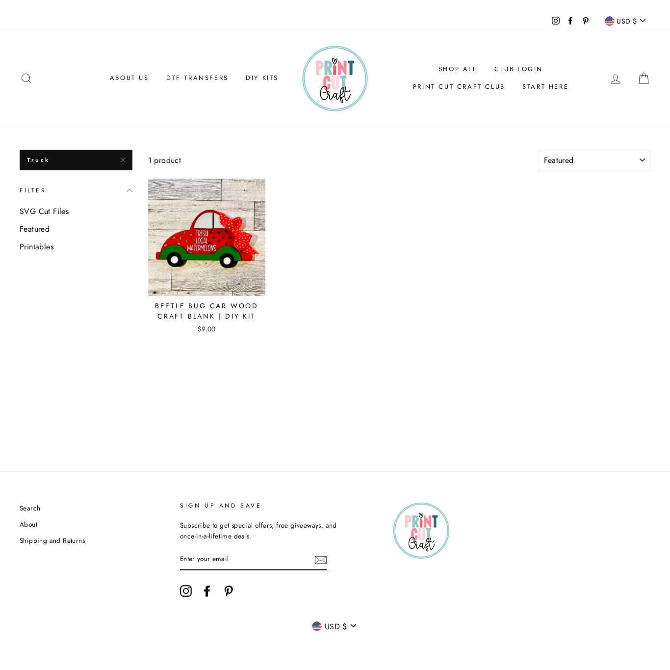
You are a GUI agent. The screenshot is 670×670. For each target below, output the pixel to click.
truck (38, 160)
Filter (33, 190)
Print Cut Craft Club (459, 86)
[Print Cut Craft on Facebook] (207, 591)
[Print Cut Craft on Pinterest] (228, 591)
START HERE (545, 86)
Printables (36, 246)
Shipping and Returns (52, 540)
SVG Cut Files (44, 211)
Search (30, 508)
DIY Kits (262, 77)
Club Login (518, 69)
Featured (35, 229)
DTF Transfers (197, 77)
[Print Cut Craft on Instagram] (186, 591)
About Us (129, 77)
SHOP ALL (457, 69)
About (28, 524)
